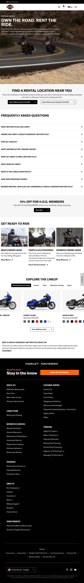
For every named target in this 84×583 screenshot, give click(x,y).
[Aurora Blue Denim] (45, 321)
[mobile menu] (75, 7)
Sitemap (42, 549)
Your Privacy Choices (57, 553)
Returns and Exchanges (53, 405)
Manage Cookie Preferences (38, 553)
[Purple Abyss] (41, 321)
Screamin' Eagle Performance (18, 530)
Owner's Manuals (13, 432)
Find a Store (48, 397)
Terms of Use (10, 553)
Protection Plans (13, 474)
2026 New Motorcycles (15, 389)
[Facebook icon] (67, 569)
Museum (10, 508)
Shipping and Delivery (52, 401)
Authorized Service (14, 440)
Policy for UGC (71, 553)
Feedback (82, 279)
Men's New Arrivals (14, 397)
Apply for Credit (50, 431)
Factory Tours (12, 512)
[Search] (59, 7)
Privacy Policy (21, 553)
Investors (10, 496)
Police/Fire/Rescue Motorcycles (19, 526)
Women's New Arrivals (15, 401)
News (9, 500)
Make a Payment (50, 435)
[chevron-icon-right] (50, 322)
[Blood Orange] (37, 321)
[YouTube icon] (75, 569)
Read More (6, 351)
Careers (10, 492)
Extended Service (13, 470)
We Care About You (49, 557)
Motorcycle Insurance (15, 466)
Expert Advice (49, 413)
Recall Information (14, 428)
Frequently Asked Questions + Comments (60, 409)
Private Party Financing (53, 447)
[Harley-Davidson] (42, 364)
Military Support (13, 504)
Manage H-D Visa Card (52, 455)
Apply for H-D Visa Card (53, 451)
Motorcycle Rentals (14, 452)
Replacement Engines (15, 444)
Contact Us (48, 389)
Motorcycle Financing (52, 443)
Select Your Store (13, 2)
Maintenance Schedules (16, 436)
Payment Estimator (51, 439)
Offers (46, 417)
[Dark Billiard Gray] (24, 321)
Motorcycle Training (14, 415)
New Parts (11, 393)
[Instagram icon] (71, 569)
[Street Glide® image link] (42, 301)
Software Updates (14, 448)
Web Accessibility (34, 557)
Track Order (48, 393)
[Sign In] (63, 7)
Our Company (12, 488)
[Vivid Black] (33, 321)
